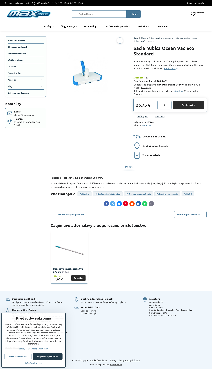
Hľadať (134, 13)
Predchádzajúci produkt (71, 214)
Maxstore (178, 90)
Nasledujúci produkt (188, 214)
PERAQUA (146, 125)
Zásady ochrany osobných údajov (125, 360)
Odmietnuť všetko (18, 356)
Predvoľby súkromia (99, 360)
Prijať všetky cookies (47, 356)
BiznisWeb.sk (116, 364)
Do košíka (188, 105)
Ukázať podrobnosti (33, 363)
